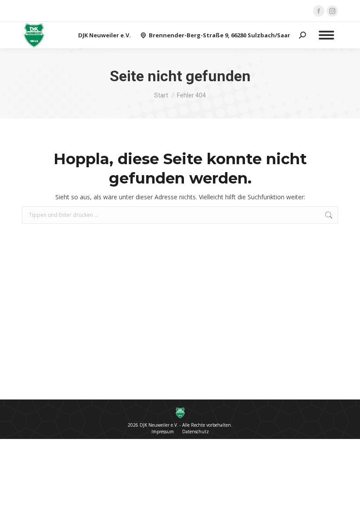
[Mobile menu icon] (326, 35)
